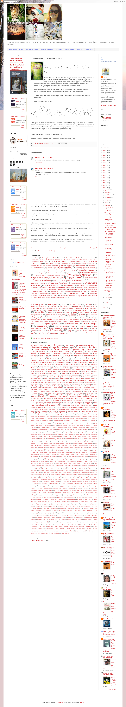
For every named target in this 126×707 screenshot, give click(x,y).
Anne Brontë (50, 393)
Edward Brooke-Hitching (91, 477)
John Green (52, 506)
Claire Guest (33, 463)
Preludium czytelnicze (108, 267)
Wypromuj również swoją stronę (108, 61)
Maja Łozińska (47, 517)
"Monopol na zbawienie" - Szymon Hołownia (109, 239)
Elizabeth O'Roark (55, 481)
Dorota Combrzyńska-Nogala (69, 474)
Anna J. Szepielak (86, 375)
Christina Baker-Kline (38, 396)
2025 (105, 150)
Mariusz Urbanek (92, 357)
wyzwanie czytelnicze (54, 332)
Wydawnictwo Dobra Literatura (69, 263)
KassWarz (38, 157)
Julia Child (70, 508)
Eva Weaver (56, 486)
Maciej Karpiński (79, 515)
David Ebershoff (66, 468)
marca (107, 300)
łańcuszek (62, 333)
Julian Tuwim (60, 405)
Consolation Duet (50, 465)
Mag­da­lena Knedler (90, 382)
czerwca (107, 205)
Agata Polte (57, 416)
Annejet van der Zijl (36, 441)
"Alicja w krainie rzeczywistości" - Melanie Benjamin (110, 262)
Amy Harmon (77, 355)
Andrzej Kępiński (73, 427)
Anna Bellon (82, 431)
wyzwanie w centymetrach (84, 332)
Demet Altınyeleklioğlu (61, 378)
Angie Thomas (34, 431)
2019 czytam (52, 304)
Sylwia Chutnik (52, 531)
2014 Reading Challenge (18, 243)
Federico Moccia (40, 371)
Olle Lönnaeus (42, 526)
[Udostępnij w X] (62, 143)
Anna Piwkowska (82, 436)
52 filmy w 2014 (78, 306)
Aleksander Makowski (47, 422)
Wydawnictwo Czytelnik (52, 263)
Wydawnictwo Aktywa (37, 259)
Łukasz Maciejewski (54, 533)
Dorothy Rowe (74, 476)
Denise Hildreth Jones (56, 472)
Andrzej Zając (34, 429)
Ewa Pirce (39, 488)
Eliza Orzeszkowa (48, 380)
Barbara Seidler (51, 447)
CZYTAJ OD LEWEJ (109, 631)
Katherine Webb (78, 382)
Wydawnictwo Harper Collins (54, 269)
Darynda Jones (57, 468)
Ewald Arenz (93, 488)
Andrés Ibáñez (77, 429)
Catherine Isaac (44, 456)
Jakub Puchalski (42, 501)
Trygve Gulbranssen (53, 373)
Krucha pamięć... (113, 564)
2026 (105, 147)
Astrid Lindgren (66, 368)
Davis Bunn (41, 470)
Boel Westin (56, 450)
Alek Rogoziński (58, 387)
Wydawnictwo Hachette (37, 269)
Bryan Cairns (61, 452)
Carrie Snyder (74, 454)
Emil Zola (63, 483)
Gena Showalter (57, 494)
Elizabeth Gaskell (44, 360)
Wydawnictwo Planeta (91, 280)
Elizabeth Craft (94, 479)
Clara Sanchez (49, 463)
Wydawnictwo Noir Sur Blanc (60, 279)
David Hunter (75, 468)
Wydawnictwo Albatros (53, 259)
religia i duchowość (61, 326)
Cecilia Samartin (93, 456)
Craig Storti (67, 465)
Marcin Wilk (34, 384)
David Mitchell (34, 470)
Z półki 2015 (79, 49)
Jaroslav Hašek (84, 501)
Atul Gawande (38, 445)
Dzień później (107, 354)
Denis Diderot (46, 472)
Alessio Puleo (75, 423)
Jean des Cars (40, 405)
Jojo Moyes (78, 351)
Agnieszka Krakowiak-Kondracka (42, 387)
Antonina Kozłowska (54, 377)
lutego (107, 302)
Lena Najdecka (46, 513)
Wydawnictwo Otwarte (43, 281)
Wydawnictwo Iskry (88, 269)
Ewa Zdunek (78, 488)
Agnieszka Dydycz (86, 416)
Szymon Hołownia (60, 350)
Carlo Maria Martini (35, 454)
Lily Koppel (70, 513)
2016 (105, 172)
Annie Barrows (62, 441)
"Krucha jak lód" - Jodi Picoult (110, 213)
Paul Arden (66, 526)
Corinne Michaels (40, 369)
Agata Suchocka (76, 416)
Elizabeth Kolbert (36, 481)
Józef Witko (79, 405)
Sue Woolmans (43, 531)
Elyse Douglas (43, 483)
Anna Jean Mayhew (91, 432)
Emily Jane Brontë (88, 483)
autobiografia (48, 310)
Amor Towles (72, 425)
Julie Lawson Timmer (88, 508)
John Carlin (37, 506)
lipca (106, 202)
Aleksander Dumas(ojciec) (74, 387)
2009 (105, 308)
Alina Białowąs (49, 375)
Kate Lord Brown (43, 512)
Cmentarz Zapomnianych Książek (49, 308)
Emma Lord (52, 485)
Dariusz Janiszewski (47, 468)
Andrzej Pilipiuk (82, 427)
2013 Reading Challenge (18, 410)
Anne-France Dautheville (91, 440)
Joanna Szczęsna (80, 504)
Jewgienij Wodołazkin (37, 504)
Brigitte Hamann (43, 452)
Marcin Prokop (86, 409)
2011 (104, 185)
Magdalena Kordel (75, 371)
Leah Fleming (38, 513)
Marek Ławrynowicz (41, 519)
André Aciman (69, 429)
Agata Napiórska (41, 416)
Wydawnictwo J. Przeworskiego (38, 270)
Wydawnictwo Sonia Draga (47, 287)
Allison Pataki (48, 425)
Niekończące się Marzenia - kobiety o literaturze (109, 519)
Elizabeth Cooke (60, 380)
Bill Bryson (43, 395)
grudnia (107, 190)
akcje (86, 308)
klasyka (87, 312)
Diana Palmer (69, 398)
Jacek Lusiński (87, 499)
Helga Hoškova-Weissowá (49, 497)
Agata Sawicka (74, 373)
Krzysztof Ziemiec (90, 407)
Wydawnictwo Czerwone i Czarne (78, 261)
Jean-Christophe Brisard (36, 503)
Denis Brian (38, 472)
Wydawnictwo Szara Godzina (65, 287)
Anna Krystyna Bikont (80, 434)
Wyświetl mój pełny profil (108, 105)
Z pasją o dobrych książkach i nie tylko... (109, 317)
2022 (105, 157)
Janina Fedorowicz (74, 501)
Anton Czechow (78, 441)
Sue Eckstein (35, 531)
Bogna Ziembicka (62, 395)
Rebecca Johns (49, 528)
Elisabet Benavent (78, 369)
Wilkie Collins (66, 386)
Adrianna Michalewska (78, 386)
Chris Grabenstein (91, 459)
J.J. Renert (79, 499)
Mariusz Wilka (53, 521)
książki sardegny (108, 639)
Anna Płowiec (42, 438)
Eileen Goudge (57, 479)
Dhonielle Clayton (76, 472)
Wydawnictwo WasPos (81, 291)
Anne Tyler (68, 393)
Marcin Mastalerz (76, 409)
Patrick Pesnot (58, 526)
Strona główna (12, 49)
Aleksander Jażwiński (35, 422)
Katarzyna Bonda (68, 353)
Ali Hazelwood (66, 355)
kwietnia (107, 297)
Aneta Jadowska (74, 375)
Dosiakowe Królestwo (106, 408)
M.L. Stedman (70, 515)
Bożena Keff (87, 450)
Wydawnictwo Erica (92, 265)
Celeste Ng (34, 458)
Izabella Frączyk (71, 499)
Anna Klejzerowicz (59, 434)
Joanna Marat (71, 504)
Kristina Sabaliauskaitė (77, 407)
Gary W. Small (48, 494)
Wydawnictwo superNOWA (68, 295)
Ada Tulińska (75, 359)
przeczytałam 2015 (71, 324)
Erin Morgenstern (88, 400)
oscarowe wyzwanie (92, 316)
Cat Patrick (93, 454)
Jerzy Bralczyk (35, 362)
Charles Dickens (70, 364)
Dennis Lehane (66, 472)
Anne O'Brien (81, 440)
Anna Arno (67, 431)
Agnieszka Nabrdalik (90, 418)
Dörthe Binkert (34, 477)
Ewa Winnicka (67, 402)
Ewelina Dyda (88, 402)
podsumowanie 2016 (75, 319)
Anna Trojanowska (93, 438)
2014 (105, 177)
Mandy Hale (55, 517)
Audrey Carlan (47, 445)
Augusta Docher (56, 445)
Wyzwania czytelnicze (47, 49)
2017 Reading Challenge (18, 187)
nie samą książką (59, 316)
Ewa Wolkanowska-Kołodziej (59, 488)
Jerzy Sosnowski (93, 503)
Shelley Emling (71, 530)
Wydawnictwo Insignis (72, 269)
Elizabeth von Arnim (76, 481)
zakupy (48, 333)
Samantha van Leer (39, 530)
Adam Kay (65, 373)
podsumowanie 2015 (61, 319)
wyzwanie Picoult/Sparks (39, 332)
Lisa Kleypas (78, 513)
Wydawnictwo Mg (57, 277)
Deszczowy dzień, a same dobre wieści (22, 328)
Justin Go (38, 510)
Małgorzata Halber (35, 522)
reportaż (73, 326)
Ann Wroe (60, 431)
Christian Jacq (52, 461)
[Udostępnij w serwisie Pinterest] (66, 143)
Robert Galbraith (52, 359)
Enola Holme (71, 485)
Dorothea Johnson (65, 476)
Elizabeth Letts (45, 481)
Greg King (59, 495)
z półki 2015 (41, 333)
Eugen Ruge (39, 486)
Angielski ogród (35, 308)
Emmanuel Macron (61, 485)
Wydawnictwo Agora (88, 258)
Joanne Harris (90, 504)
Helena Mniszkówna (36, 497)
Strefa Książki (107, 561)
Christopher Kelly (71, 461)
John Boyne (69, 382)
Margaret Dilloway (53, 519)
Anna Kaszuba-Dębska (36, 434)
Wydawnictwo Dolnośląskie (86, 263)
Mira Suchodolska (66, 524)
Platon (94, 526)
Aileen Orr (82, 420)
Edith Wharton (81, 477)
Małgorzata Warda (55, 384)
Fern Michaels (64, 490)
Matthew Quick (91, 521)
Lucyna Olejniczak (42, 515)
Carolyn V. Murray (65, 454)
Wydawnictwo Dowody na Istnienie (41, 265)
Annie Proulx (70, 441)
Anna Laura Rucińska (92, 434)
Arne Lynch (68, 443)
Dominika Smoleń (90, 378)
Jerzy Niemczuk (50, 405)
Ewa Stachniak (57, 402)
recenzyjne (42, 326)
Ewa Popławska (47, 488)
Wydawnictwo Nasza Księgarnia (40, 279)
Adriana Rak (79, 414)
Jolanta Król (75, 506)
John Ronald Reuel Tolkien (59, 351)
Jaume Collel (93, 501)
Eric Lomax (86, 485)
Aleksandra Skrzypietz (36, 423)
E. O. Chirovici (49, 477)
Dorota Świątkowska (54, 476)
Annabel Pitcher (64, 440)
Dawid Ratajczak (60, 470)
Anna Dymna (66, 432)
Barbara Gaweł (34, 447)
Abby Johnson (78, 413)
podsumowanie (47, 319)
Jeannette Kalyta (56, 503)
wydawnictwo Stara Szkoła (59, 297)
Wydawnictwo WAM (56, 291)
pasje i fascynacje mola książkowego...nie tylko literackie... (109, 336)
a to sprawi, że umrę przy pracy (22, 308)
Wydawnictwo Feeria (51, 267)
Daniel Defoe (63, 467)
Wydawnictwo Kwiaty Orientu (56, 272)
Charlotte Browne (87, 458)
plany (77, 317)
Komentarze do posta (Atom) (46, 251)
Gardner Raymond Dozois (78, 492)
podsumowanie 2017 (89, 319)
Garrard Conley (89, 492)
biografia (58, 310)
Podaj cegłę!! (89, 49)
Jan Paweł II (50, 501)
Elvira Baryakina (34, 483)
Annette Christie (46, 441)
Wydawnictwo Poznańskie (57, 283)
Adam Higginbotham (88, 413)
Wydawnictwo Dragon (59, 265)
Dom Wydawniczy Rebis (49, 258)
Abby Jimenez (64, 359)
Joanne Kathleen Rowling (39, 348)
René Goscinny (87, 384)
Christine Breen (61, 461)
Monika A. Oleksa (38, 359)
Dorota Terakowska (45, 400)
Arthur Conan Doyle (88, 443)
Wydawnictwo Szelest (82, 287)
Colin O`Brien (67, 463)
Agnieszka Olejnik (35, 420)
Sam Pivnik (88, 528)
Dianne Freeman (85, 472)
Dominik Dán (45, 474)
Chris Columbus (74, 459)
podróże (93, 317)
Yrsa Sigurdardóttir (44, 368)
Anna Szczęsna (68, 438)
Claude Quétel (59, 463)
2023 (105, 155)
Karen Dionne (62, 510)
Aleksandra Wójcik (56, 423)
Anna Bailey (74, 431)
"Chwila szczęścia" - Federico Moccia (22, 347)
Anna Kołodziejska (69, 434)
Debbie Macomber (58, 398)
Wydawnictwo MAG (39, 275)
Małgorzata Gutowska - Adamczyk (85, 360)
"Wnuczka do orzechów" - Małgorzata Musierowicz (22, 319)
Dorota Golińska (81, 474)
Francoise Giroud (36, 492)
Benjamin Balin (80, 449)
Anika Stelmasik (43, 431)
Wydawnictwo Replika (52, 285)
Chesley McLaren (57, 459)
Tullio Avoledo (69, 531)
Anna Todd (76, 438)
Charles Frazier (78, 458)
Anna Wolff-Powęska (37, 440)
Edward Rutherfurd (66, 369)
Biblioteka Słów (34, 450)
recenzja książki (90, 323)
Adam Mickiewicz (42, 414)
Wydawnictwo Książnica (38, 272)
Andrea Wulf (88, 425)
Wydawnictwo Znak (75, 293)
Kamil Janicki (88, 405)
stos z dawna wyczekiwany (22, 300)
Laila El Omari (85, 512)
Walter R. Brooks (60, 413)
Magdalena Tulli (38, 517)
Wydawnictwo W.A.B (40, 291)
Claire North (41, 463)
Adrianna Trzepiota (88, 414)
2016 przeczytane (37, 304)
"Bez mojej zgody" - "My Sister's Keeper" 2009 (110, 233)
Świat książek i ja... (109, 547)
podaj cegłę (85, 317)
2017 (105, 170)
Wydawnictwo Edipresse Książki (76, 265)
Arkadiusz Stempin (48, 443)
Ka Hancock (54, 510)
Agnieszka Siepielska (58, 420)
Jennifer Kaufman (66, 503)
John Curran (45, 506)
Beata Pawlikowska (90, 393)
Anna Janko (82, 432)
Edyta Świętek (54, 345)
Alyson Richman (63, 425)
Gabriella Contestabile (47, 492)
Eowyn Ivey (78, 485)
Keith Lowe (59, 512)
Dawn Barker (69, 470)
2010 (105, 188)
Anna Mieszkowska (53, 436)
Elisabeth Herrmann (36, 380)
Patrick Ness (50, 526)
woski (69, 330)
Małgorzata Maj (44, 522)
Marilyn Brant (79, 519)
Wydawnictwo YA (44, 293)
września (107, 197)
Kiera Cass (58, 366)
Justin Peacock (46, 510)
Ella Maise (88, 369)
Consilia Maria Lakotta (75, 396)
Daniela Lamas (71, 467)
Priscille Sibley (41, 528)
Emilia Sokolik (70, 483)
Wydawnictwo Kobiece (86, 271)
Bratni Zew (94, 450)
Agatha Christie (92, 348)
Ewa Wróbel (70, 488)
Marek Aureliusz (89, 517)
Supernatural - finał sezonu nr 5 (110, 228)
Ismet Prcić (46, 499)
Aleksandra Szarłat (89, 387)
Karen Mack (77, 510)
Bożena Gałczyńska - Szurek (76, 450)
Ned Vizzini (34, 526)
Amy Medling (80, 425)
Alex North (89, 423)
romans (43, 328)
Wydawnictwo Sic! (83, 285)
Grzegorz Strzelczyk (43, 404)
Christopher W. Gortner (82, 461)
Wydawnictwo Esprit (38, 267)
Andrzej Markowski (46, 391)
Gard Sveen (92, 380)
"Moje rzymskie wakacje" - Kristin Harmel (110, 272)
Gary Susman (40, 494)
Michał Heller (74, 411)
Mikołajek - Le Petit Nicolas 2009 (110, 224)
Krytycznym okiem (109, 439)
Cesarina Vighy (42, 458)
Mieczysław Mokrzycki (48, 524)
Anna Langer (87, 391)
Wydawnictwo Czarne (58, 261)
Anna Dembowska (48, 432)
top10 (93, 328)
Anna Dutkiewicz (58, 432)
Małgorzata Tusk (64, 522)
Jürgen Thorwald (47, 362)
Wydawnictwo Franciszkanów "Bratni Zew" (85, 267)
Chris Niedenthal (34, 461)
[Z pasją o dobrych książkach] (102, 59)
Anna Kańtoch (86, 359)
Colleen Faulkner (77, 463)
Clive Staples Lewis (51, 396)
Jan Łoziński (65, 501)
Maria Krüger (62, 519)
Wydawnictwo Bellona (70, 259)
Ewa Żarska (85, 488)
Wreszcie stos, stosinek (22, 364)
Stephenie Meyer (56, 386)
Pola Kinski (33, 528)
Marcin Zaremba (79, 517)
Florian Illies (72, 490)
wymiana (77, 330)
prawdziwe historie (55, 321)
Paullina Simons (76, 384)
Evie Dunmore (64, 486)
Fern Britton (56, 490)
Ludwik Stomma (61, 515)
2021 (79, 304)
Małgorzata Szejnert (53, 522)
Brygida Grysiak (69, 452)
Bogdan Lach (51, 395)
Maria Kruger (52, 411)
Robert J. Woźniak (59, 528)
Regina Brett (55, 355)
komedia (59, 314)
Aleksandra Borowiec (59, 422)
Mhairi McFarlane (41, 373)
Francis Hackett (80, 490)
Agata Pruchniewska (66, 416)
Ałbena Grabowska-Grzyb (38, 357)
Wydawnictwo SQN (69, 285)
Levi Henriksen (62, 513)
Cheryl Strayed (48, 459)
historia (75, 312)
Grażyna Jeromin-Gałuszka (49, 495)
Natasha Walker (93, 524)
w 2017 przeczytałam (55, 330)
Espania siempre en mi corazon (109, 245)
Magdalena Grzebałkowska (82, 366)
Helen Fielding (55, 404)
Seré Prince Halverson (61, 530)
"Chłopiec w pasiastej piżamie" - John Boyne (110, 255)
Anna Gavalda (74, 432)
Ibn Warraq (38, 499)
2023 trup (53, 306)
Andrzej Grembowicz (63, 427)
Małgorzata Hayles (64, 411)
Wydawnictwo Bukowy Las (87, 259)
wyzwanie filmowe (69, 332)
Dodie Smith (38, 474)
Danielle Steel (79, 467)
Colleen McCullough (87, 463)
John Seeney (68, 506)
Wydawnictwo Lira (71, 272)
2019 (105, 165)
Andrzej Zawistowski (43, 429)
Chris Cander (66, 459)
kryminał (71, 314)
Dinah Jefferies (79, 398)
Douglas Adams (83, 476)
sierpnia (107, 200)
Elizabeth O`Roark (65, 481)
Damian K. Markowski (47, 467)
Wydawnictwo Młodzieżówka (90, 277)
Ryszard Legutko (70, 528)
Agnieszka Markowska (68, 418)
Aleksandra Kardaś (82, 422)
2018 (105, 167)
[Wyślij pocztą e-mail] (59, 143)
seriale (65, 328)
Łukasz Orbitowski (65, 533)
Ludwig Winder (52, 515)
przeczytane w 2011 (39, 323)
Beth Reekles (34, 395)
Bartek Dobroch (92, 447)
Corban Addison (59, 465)
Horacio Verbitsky (88, 497)
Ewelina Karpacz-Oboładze (37, 490)
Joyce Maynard (54, 508)
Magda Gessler (65, 409)
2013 (105, 180)
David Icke (82, 468)
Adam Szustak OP (52, 414)
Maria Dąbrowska (42, 411)
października (109, 195)
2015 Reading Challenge (18, 225)
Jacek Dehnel (68, 360)
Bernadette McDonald (91, 449)
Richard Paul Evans (44, 364)
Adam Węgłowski (62, 414)
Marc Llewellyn (62, 517)
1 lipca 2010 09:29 (47, 157)
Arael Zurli (39, 443)
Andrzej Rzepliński (91, 427)
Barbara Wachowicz (74, 447)
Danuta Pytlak (87, 467)
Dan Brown (86, 396)
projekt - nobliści (68, 321)
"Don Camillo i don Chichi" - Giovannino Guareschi (110, 283)
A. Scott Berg (71, 413)
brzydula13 (38, 168)
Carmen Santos (45, 454)
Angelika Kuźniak (59, 391)
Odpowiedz (38, 162)
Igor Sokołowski (63, 371)
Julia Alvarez (63, 508)
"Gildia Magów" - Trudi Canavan (109, 277)
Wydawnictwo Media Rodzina (39, 277)
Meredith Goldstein (36, 524)
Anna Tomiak (84, 438)
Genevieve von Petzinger (69, 494)
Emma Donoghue (43, 485)
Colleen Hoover (77, 348)
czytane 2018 (39, 312)
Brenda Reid (35, 452)
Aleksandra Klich (92, 422)
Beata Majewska (58, 364)
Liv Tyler (85, 513)
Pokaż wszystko (112, 689)
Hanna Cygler (34, 382)
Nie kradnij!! (59, 49)
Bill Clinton (41, 450)
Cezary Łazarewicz (92, 395)
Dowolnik (106, 502)
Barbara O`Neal (76, 368)
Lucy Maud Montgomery (85, 346)
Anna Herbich (55, 368)
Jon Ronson (94, 506)
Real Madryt (78, 308)
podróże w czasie (35, 319)
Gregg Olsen (66, 495)
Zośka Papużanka (78, 531)
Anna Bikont (90, 431)
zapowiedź (54, 333)
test (88, 328)
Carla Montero (92, 452)
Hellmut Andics (60, 497)
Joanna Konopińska (61, 504)
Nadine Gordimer (84, 524)
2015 (105, 175)
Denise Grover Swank (76, 378)
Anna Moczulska (64, 436)
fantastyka (59, 312)
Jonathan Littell (35, 508)
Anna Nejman (73, 436)
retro (81, 326)
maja (106, 294)
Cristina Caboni (75, 465)
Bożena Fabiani (64, 450)
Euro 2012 (62, 308)
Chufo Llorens (92, 461)
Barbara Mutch (42, 447)
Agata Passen (50, 416)
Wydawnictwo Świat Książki (87, 295)
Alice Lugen (64, 389)
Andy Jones (85, 429)
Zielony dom (107, 117)
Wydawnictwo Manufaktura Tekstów (56, 275)
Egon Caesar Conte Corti (46, 479)
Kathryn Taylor (52, 512)
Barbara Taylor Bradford (62, 447)
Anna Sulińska (50, 438)
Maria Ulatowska (43, 384)
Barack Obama (92, 445)
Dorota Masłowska (91, 474)
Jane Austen (81, 357)
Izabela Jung (54, 499)
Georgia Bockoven (89, 494)
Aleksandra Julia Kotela (70, 422)
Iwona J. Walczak (45, 382)
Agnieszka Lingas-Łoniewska (82, 350)
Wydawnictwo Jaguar (54, 271)
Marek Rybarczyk (87, 371)
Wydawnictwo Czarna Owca (39, 261)
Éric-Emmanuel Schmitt (43, 533)
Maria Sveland (70, 519)
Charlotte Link (86, 377)
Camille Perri (84, 452)
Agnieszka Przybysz (46, 420)
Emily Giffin (56, 353)
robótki (88, 326)
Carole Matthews (55, 454)
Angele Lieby (93, 429)
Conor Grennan (40, 465)
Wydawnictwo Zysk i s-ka (48, 295)
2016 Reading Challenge (18, 204)
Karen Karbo (70, 510)
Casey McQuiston (84, 454)
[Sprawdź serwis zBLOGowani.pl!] (18, 262)
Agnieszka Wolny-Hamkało (71, 420)
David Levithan (47, 398)
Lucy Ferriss (33, 515)
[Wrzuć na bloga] (61, 143)
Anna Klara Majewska (48, 434)
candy (71, 310)
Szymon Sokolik (60, 531)
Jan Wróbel (57, 501)
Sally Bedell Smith (80, 528)
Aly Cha (55, 425)
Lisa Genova (68, 366)
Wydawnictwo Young (57, 293)
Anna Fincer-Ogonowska (74, 391)
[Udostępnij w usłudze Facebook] (64, 143)
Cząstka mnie (107, 574)
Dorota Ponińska (34, 476)
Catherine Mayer (63, 456)
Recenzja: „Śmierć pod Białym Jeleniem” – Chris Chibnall (109, 386)
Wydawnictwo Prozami (76, 283)
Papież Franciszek (86, 411)
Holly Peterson (79, 497)
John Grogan (60, 506)
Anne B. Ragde (73, 440)
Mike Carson (57, 524)
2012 (105, 183)
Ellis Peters (93, 481)
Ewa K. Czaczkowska (88, 486)
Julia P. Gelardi (78, 508)
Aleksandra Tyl (46, 423)
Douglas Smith (92, 476)
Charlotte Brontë (83, 364)
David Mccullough (92, 468)
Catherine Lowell (53, 456)
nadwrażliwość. (107, 118)
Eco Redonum (66, 477)
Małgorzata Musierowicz (60, 348)
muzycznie (42, 316)
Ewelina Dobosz (78, 402)
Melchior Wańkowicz (85, 522)
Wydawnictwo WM (68, 291)
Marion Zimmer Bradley (42, 521)
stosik (81, 328)
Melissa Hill (94, 522)
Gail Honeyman (66, 492)
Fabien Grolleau (48, 490)
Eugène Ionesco (48, 486)
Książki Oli (106, 485)
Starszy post (93, 247)
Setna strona (107, 602)
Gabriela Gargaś (52, 371)
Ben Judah (72, 449)
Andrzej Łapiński (60, 429)
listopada (108, 192)
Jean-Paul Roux (47, 503)
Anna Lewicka (35, 436)
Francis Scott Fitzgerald (91, 490)
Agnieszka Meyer (80, 418)
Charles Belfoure (61, 458)
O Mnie (21, 49)
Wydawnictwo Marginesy (79, 275)
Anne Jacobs (59, 393)
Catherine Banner (35, 456)
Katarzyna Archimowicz (46, 366)
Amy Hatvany (75, 389)
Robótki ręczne (69, 49)
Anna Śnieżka (55, 440)
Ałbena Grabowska (89, 355)
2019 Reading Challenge (18, 98)
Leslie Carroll (54, 513)
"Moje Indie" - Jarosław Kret (109, 249)
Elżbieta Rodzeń (56, 360)
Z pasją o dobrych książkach (107, 57)
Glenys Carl (38, 495)
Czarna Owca (35, 258)
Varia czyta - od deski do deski (108, 656)
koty (64, 314)
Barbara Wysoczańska (82, 353)
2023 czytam (42, 306)
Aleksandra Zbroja (66, 423)
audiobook (39, 310)
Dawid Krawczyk (50, 470)
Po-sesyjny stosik (110, 217)
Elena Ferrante (66, 479)
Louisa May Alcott (54, 409)
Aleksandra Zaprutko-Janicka (39, 389)
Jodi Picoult (69, 346)
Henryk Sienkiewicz (69, 497)
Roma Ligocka (46, 386)
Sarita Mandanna (50, 530)
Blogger (82, 702)
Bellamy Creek (65, 449)
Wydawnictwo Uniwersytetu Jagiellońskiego (53, 289)
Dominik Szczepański (55, 474)
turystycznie (33, 330)
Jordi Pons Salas (45, 508)
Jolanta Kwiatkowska (85, 506)
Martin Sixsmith (82, 521)
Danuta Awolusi (36, 398)
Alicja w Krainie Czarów (109, 290)
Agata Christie (37, 345)
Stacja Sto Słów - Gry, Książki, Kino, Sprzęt (109, 674)
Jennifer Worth (84, 503)
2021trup (88, 304)
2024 (105, 152)
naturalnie (50, 316)
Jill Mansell (52, 504)
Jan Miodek (88, 404)
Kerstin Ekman (67, 512)
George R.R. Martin (69, 357)
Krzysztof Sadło (76, 512)
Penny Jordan (73, 526)
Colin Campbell (63, 396)
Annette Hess (54, 441)
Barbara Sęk (65, 377)
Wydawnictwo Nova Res (78, 279)
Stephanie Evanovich (92, 530)
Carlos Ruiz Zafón (76, 377)
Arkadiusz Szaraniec (59, 443)
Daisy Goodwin (48, 378)
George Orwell (79, 494)
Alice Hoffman (39, 425)
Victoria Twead (50, 413)
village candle (41, 330)
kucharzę (81, 314)
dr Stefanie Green (88, 531)
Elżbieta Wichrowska (53, 483)
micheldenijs (59, 702)
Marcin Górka (71, 517)
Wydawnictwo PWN (60, 281)
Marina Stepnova (88, 519)
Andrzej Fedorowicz (51, 427)
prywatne (77, 321)
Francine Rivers (82, 380)
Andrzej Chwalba (41, 427)
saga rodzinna (55, 328)
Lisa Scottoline (43, 409)
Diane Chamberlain (42, 350)
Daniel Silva (94, 396)
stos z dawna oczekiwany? (22, 356)
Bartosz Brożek (34, 449)
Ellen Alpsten (85, 481)
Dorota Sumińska (44, 476)
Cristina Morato (83, 465)
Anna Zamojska (47, 440)
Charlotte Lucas (39, 459)
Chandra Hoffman (52, 458)
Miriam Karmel (75, 524)
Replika (62, 258)
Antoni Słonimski (88, 441)
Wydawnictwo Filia (64, 267)
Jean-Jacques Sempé (58, 382)
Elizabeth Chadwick (84, 479)
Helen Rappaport (93, 495)
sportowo (73, 328)
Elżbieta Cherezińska (54, 357)
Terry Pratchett (40, 413)
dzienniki (51, 312)
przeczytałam (40, 145)
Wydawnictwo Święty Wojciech (42, 297)
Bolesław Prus (73, 395)
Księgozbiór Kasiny (109, 392)
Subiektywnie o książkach (108, 367)
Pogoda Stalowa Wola (37, 540)
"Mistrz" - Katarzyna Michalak (22, 336)
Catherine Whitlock (73, 456)
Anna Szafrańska (59, 438)
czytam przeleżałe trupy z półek (86, 310)
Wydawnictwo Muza (74, 277)
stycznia (107, 305)
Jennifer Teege (75, 503)
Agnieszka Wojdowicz (37, 375)
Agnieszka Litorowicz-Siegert (54, 418)
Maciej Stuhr (87, 515)
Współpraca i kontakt (32, 49)
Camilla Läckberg (45, 353)
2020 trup (72, 304)
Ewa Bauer (48, 402)
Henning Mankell (65, 404)
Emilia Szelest (78, 483)
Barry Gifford (84, 447)
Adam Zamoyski (71, 414)
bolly (66, 310)
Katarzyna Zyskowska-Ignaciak (81, 362)
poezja (46, 321)
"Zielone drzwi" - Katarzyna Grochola (109, 208)
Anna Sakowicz (42, 377)
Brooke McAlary (52, 452)
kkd (81, 312)
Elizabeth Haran (71, 380)
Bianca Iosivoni (87, 368)
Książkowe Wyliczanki (106, 469)
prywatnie (85, 321)
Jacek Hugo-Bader (78, 404)
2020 (63, 304)
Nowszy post (34, 247)
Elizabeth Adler (74, 479)
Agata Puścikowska (92, 386)
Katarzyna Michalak (38, 351)
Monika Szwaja (43, 355)
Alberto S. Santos (91, 420)
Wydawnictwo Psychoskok (73, 258)
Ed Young (74, 477)
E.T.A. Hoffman (58, 477)
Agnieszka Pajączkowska (88, 373)
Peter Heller (81, 526)
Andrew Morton (86, 389)
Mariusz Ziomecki (63, 521)
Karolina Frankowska (87, 510)
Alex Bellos (82, 423)
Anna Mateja (44, 436)
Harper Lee (85, 495)
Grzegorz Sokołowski (76, 495)
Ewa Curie (79, 486)
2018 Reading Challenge (18, 116)
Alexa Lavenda (54, 389)
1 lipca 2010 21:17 (48, 168)
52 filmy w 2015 (90, 306)
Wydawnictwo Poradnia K (38, 283)
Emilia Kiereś (78, 400)
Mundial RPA (70, 308)
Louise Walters (92, 513)
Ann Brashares (52, 431)
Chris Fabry (83, 459)
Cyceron (38, 467)
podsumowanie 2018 (36, 321)
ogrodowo (83, 316)
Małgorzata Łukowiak (74, 522)
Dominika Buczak (90, 398)
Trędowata (108, 287)
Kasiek (37, 143)
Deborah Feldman (89, 470)
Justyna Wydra (70, 405)
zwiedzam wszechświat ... (108, 588)
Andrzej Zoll (52, 429)
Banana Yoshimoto (82, 445)
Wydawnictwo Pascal (74, 281)
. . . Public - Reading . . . (107, 452)
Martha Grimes (73, 521)
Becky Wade (57, 449)
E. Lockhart (41, 477)
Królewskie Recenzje (106, 425)
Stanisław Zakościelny (81, 530)
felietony (67, 312)
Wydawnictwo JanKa (69, 271)
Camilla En (77, 452)
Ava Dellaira (64, 445)
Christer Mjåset (43, 461)
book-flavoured (108, 619)
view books (23, 111)
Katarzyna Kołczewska (62, 407)
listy (88, 314)
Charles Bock (70, 458)
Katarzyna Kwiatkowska (62, 362)
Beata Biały (42, 449)
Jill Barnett (46, 504)
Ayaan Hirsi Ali (72, 445)
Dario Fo (38, 468)
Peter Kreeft (88, 526)
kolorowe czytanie (50, 314)
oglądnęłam (72, 316)
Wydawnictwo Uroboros (76, 289)
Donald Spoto (34, 400)
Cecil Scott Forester (83, 456)
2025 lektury (64, 306)
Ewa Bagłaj (72, 486)
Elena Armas (55, 400)
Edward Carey (35, 479)
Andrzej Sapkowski (61, 375)
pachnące (35, 317)
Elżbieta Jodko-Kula (67, 400)
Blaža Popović (49, 450)
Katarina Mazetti (48, 407)
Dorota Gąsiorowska (53, 369)
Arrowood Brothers (77, 443)
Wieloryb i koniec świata (113, 357)
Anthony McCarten (78, 393)
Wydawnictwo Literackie (88, 273)
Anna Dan (40, 432)
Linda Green (34, 409)
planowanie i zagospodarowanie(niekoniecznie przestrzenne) (58, 317)
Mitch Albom (66, 384)
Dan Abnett (56, 467)
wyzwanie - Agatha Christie (89, 330)
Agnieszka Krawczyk (41, 418)
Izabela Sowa (62, 499)
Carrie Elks (82, 395)
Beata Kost (49, 449)
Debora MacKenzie (78, 470)
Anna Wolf (42, 393)
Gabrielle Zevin (57, 492)
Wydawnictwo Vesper (91, 289)
